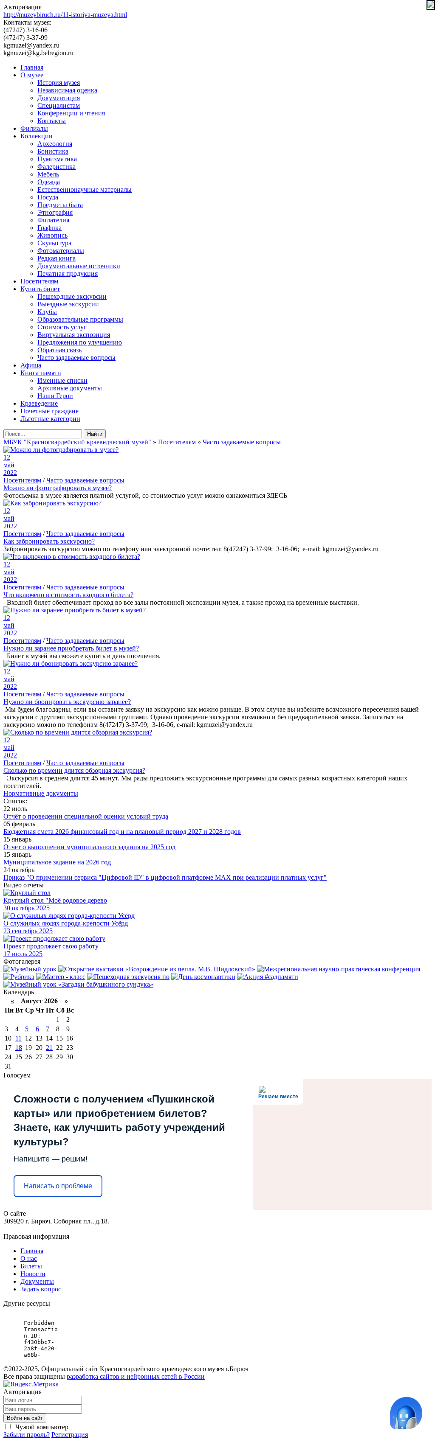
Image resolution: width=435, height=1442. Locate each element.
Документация (58, 97)
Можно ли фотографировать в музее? (57, 487)
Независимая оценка (67, 90)
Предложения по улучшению (79, 342)
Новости (32, 1273)
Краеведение (39, 403)
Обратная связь (59, 349)
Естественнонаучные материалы (84, 189)
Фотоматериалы (60, 250)
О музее (31, 75)
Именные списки (62, 380)
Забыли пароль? (26, 1434)
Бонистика (52, 151)
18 (18, 1047)
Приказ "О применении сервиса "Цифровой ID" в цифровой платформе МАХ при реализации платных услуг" (165, 877)
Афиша (30, 365)
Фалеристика (56, 166)
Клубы (47, 311)
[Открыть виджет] (406, 1413)
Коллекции (36, 136)
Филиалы (34, 128)
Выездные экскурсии (68, 304)
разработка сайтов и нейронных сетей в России (136, 1376)
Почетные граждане (49, 411)
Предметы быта (60, 204)
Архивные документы (69, 388)
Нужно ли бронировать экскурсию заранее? (67, 701)
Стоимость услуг (62, 327)
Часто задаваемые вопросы (76, 357)
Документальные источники (78, 265)
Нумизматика (57, 159)
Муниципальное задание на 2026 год (57, 862)
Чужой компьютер (41, 1427)
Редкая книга (56, 258)
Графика (49, 227)
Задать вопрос (40, 1289)
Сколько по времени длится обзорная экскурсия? (74, 770)
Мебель (48, 174)
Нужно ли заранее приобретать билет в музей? (71, 648)
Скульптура (54, 243)
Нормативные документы (40, 793)
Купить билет (40, 288)
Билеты (31, 1266)
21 (49, 1047)
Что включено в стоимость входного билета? (68, 594)
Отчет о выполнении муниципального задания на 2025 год (89, 846)
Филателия (53, 220)
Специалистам (58, 105)
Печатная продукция (67, 273)
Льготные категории (50, 418)
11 (18, 1038)
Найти (94, 434)
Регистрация (69, 1434)
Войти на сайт (25, 1418)
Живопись (52, 235)
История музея (58, 82)
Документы (37, 1281)
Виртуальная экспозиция (73, 334)
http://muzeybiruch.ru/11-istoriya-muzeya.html (65, 14)
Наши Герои (55, 395)
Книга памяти (40, 372)
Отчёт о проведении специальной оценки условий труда (85, 816)
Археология (54, 143)
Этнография (55, 212)
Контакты (51, 120)
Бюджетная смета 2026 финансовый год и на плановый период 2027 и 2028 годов (122, 831)
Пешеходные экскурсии (72, 296)
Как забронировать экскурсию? (49, 541)
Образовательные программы (80, 319)
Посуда (47, 197)
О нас (28, 1258)
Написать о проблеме (58, 1186)
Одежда (48, 181)
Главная (31, 67)
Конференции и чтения (71, 113)
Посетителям (39, 281)
